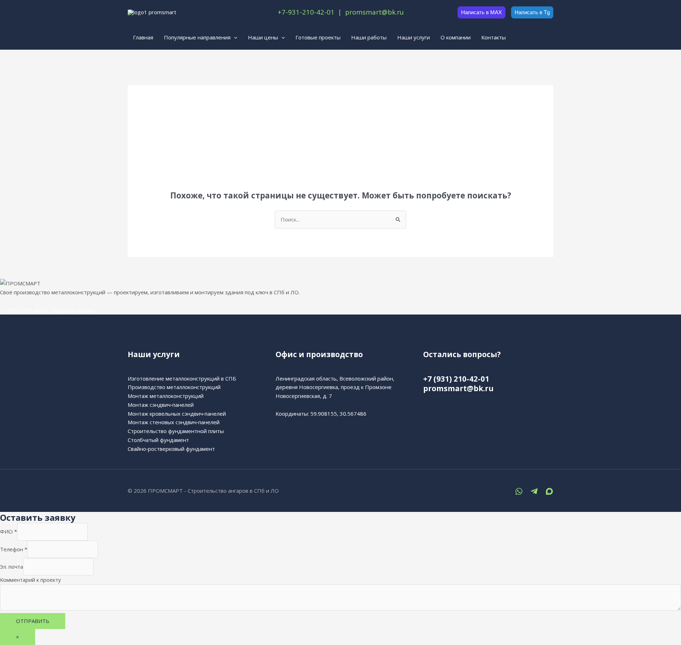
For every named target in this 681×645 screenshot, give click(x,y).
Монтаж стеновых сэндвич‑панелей (174, 422)
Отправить (32, 620)
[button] (234, 37)
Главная (143, 37)
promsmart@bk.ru (458, 388)
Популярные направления (197, 37)
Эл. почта (11, 566)
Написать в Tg (532, 12)
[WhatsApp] (519, 491)
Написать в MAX (481, 12)
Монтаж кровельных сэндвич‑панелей (177, 413)
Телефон (13, 549)
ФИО (8, 531)
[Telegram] (534, 491)
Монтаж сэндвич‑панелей (161, 404)
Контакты (493, 37)
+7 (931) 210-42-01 (24, 310)
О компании (456, 37)
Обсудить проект (72, 310)
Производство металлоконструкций (174, 386)
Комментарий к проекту (30, 579)
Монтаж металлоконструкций (166, 395)
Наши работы (369, 37)
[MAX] (549, 491)
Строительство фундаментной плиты (176, 430)
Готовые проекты (317, 37)
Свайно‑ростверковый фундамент (171, 448)
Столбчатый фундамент (158, 439)
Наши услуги (413, 37)
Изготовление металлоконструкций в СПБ (182, 378)
